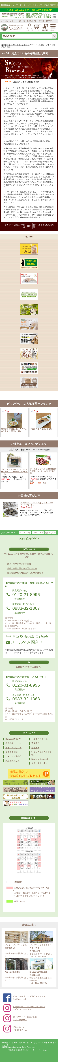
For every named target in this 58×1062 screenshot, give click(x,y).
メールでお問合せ (27, 642)
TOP (29, 226)
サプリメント (25, 533)
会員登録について (13, 743)
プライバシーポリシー (41, 1050)
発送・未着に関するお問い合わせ (22, 568)
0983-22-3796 (41, 983)
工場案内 (35, 743)
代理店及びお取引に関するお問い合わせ (25, 573)
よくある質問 (11, 752)
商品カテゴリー (12, 761)
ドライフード (37, 533)
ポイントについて (13, 747)
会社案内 (35, 747)
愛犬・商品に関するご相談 (19, 564)
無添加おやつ (50, 533)
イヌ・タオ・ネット (40, 763)
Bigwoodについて (13, 739)
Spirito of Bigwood (39, 759)
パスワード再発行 (13, 756)
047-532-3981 (40, 956)
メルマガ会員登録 (39, 739)
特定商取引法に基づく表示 (19, 1050)
